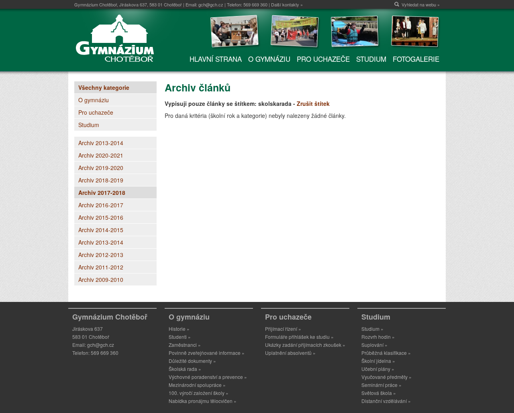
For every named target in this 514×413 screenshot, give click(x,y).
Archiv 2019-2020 (100, 168)
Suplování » (374, 344)
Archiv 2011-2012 (100, 267)
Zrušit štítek (313, 103)
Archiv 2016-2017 (100, 205)
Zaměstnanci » (185, 344)
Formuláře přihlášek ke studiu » (299, 336)
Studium (88, 125)
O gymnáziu (93, 100)
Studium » (372, 328)
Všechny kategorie (103, 87)
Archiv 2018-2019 (100, 180)
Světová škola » (378, 392)
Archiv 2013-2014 (100, 143)
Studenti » (180, 336)
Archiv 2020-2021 (100, 155)
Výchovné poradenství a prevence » (208, 376)
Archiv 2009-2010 (100, 279)
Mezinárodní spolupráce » (197, 384)
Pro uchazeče (95, 112)
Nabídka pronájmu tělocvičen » (203, 400)
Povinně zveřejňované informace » (207, 352)
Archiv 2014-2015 (100, 230)
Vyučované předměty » (386, 376)
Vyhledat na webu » (421, 4)
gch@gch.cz (210, 4)
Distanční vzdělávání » (386, 400)
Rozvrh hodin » (378, 336)
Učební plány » (377, 368)
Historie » (179, 328)
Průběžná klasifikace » (386, 352)
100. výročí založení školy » (198, 392)
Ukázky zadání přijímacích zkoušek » (305, 344)
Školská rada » (185, 368)
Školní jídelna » (378, 360)
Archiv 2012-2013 (100, 255)
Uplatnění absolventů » (290, 352)
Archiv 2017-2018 (101, 192)
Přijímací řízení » (283, 328)
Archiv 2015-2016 (100, 217)
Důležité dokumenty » (192, 360)
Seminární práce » (381, 384)
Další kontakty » (287, 4)
